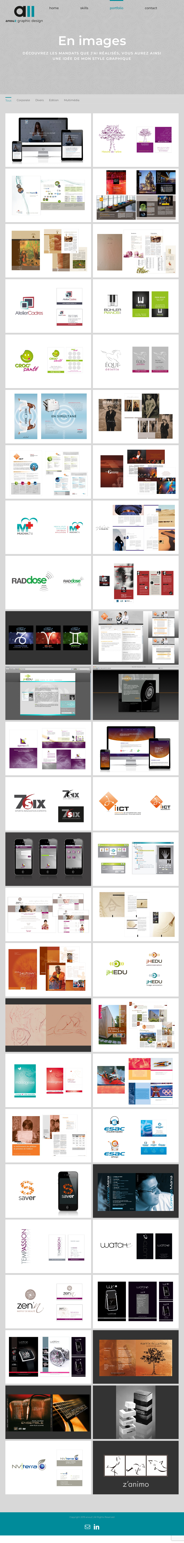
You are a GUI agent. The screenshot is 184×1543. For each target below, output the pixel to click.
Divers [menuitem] (39, 100)
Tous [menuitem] (8, 100)
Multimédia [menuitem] (71, 100)
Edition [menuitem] (54, 100)
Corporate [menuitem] (23, 100)
